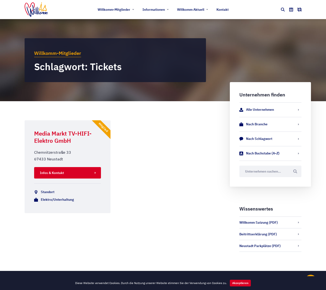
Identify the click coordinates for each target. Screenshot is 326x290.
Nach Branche (257, 124)
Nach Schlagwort (259, 139)
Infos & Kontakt (52, 173)
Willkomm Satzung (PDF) (258, 222)
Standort (47, 192)
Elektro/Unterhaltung (57, 199)
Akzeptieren (240, 283)
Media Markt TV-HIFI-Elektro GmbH (63, 137)
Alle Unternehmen (260, 109)
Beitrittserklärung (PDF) (258, 234)
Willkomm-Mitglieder (114, 9)
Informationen (153, 9)
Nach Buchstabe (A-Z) (262, 153)
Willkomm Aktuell (190, 9)
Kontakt (222, 9)
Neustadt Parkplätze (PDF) (260, 246)
